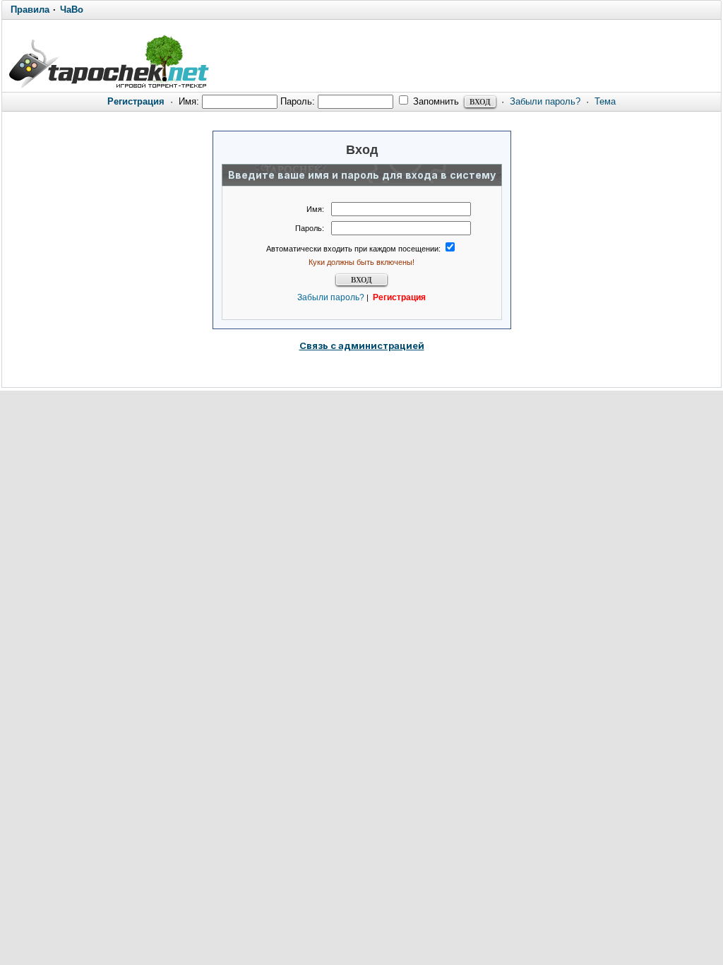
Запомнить (434, 101)
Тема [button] (605, 101)
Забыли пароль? (545, 101)
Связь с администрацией (361, 345)
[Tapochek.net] (108, 61)
